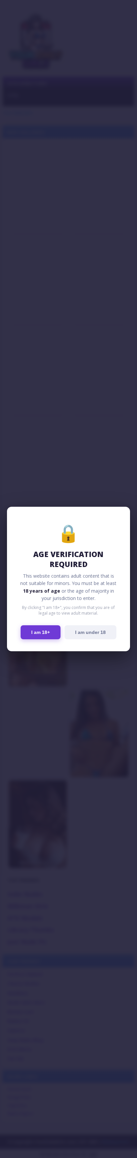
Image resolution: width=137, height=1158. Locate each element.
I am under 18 (90, 632)
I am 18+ (40, 632)
